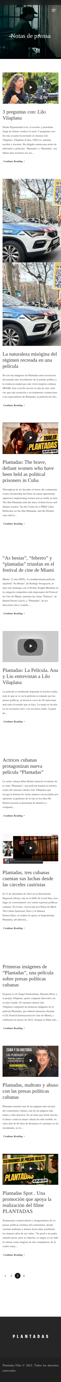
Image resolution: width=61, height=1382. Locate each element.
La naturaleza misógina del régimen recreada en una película (30, 360)
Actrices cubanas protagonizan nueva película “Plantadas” (23, 766)
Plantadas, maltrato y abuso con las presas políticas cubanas (30, 1091)
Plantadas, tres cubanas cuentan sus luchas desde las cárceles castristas (28, 878)
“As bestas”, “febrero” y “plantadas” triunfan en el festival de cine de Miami (28, 564)
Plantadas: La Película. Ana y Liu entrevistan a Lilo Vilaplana (30, 676)
